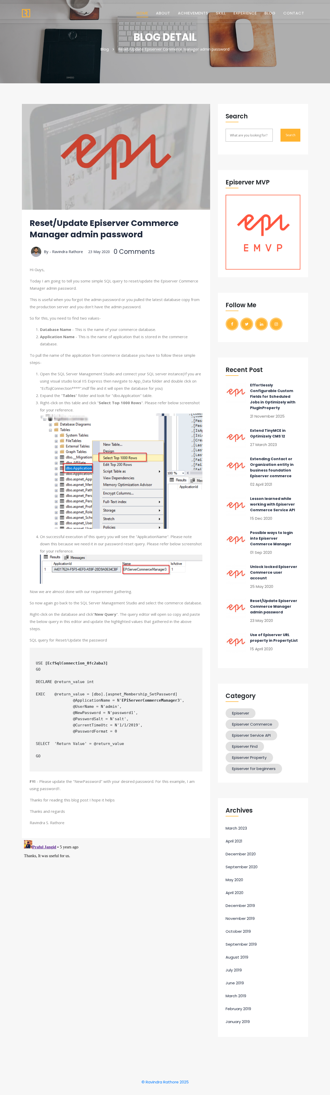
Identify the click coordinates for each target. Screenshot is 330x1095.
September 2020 (242, 867)
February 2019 (238, 1008)
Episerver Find (245, 746)
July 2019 (234, 970)
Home (142, 13)
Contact (293, 13)
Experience (245, 13)
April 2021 (234, 841)
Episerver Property (249, 757)
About (163, 13)
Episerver (240, 713)
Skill (221, 13)
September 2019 (241, 944)
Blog (270, 13)
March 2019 (236, 996)
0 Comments (134, 251)
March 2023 (236, 828)
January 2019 (238, 1021)
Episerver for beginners (254, 768)
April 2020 (234, 892)
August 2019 (237, 957)
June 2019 (235, 983)
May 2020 (234, 879)
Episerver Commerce (252, 724)
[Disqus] (116, 902)
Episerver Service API (251, 735)
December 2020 (241, 854)
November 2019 (240, 918)
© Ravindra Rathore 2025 (165, 1082)
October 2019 (238, 931)
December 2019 (240, 905)
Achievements (193, 13)
